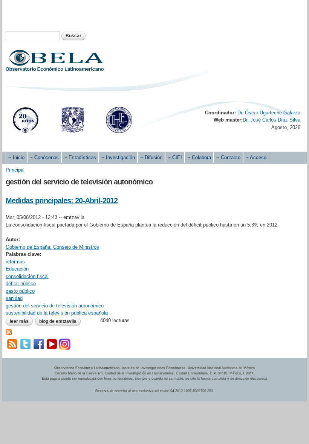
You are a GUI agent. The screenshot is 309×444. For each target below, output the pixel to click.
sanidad (14, 298)
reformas (15, 262)
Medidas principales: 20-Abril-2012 (62, 200)
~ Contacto (228, 157)
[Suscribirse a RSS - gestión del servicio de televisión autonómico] (9, 331)
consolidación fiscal (27, 276)
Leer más (21, 321)
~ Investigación (118, 157)
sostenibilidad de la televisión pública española (57, 313)
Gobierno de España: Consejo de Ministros (52, 247)
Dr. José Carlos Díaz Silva (271, 120)
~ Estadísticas (80, 157)
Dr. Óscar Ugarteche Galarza (268, 113)
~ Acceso (256, 157)
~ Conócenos (44, 157)
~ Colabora (199, 157)
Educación (17, 269)
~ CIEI (175, 157)
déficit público (21, 283)
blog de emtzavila (57, 321)
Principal (15, 170)
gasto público (20, 291)
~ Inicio (16, 157)
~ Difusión (151, 157)
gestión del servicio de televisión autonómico (55, 306)
